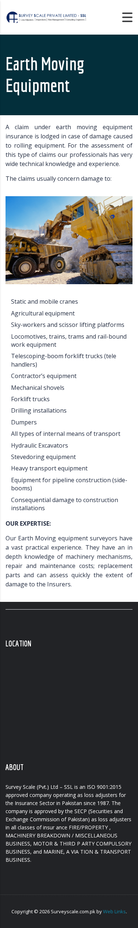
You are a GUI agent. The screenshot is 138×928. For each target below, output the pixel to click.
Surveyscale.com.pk (73, 911)
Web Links (114, 911)
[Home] (46, 17)
